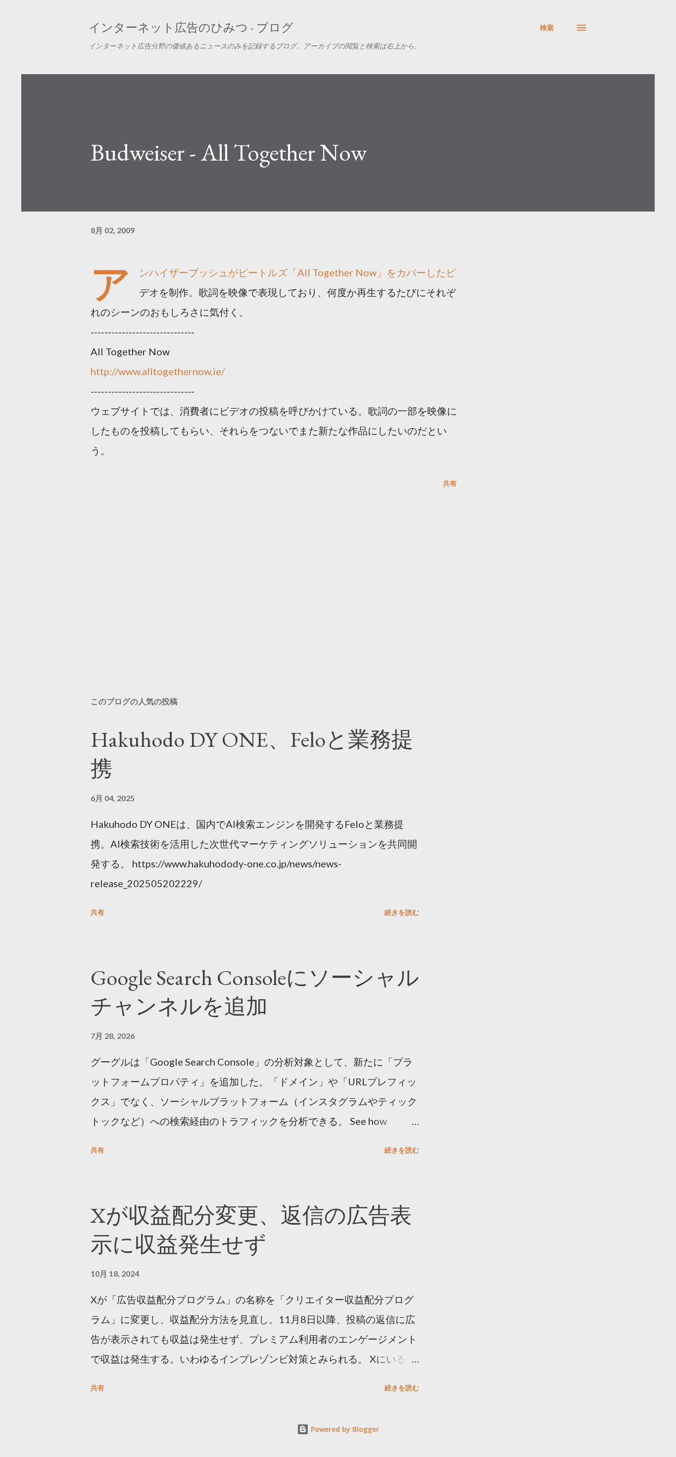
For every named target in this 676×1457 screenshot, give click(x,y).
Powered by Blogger (344, 1429)
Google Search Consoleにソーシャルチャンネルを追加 (255, 992)
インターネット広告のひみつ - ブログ (191, 27)
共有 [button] (450, 483)
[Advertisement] (258, 573)
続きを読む (402, 912)
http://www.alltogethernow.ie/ (158, 371)
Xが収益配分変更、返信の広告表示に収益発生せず (251, 1229)
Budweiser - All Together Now (229, 152)
